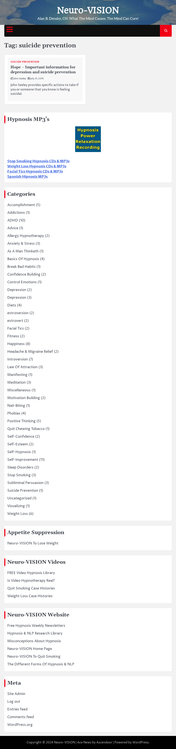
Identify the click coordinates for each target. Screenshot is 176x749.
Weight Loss (17, 513)
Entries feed (17, 709)
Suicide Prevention (25, 62)
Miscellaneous (19, 390)
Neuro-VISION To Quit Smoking (34, 656)
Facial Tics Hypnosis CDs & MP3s (35, 171)
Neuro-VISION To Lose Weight (32, 543)
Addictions (16, 212)
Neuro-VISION (88, 10)
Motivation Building (23, 398)
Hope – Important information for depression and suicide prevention (43, 70)
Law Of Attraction (22, 367)
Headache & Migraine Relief (30, 351)
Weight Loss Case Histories (30, 596)
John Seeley (19, 78)
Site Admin (16, 694)
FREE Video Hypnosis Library (31, 573)
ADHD (12, 220)
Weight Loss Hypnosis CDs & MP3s (36, 166)
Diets (11, 305)
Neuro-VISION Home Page (29, 649)
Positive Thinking (21, 421)
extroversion (18, 313)
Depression (16, 290)
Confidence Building (23, 274)
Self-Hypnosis (19, 452)
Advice (12, 228)
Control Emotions (22, 282)
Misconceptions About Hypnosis (34, 641)
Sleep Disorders (20, 467)
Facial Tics (15, 328)
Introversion (17, 359)
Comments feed (20, 717)
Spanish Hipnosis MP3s (27, 176)
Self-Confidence (20, 436)
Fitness (13, 336)
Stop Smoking (19, 475)
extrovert (15, 320)
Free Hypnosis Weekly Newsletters (36, 625)
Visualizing (16, 506)
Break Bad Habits (21, 266)
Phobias (13, 413)
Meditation (16, 382)
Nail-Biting (16, 405)
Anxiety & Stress (21, 243)
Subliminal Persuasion (25, 483)
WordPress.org (20, 724)
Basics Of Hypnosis (23, 259)
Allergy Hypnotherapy (25, 236)
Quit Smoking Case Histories (31, 588)
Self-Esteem (17, 444)
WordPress (140, 742)
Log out (13, 701)
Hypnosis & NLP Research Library (34, 633)
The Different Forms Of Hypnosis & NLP (40, 664)
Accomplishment (21, 205)
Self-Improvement (22, 459)
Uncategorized (19, 498)
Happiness (16, 344)
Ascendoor (104, 742)
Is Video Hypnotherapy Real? (31, 580)
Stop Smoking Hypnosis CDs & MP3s (38, 161)
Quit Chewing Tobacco (26, 428)
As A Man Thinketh (23, 251)
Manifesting (17, 374)
